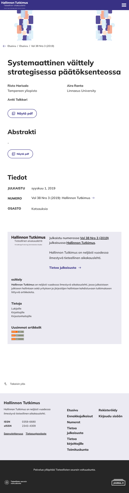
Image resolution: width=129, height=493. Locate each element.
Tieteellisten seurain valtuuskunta (75, 469)
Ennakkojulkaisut (80, 416)
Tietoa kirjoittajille (75, 441)
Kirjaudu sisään (110, 416)
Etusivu (12, 46)
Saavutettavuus (13, 433)
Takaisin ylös (17, 383)
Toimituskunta (78, 449)
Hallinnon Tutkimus (80, 243)
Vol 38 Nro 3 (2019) (42, 46)
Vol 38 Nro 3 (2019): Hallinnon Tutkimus (60, 198)
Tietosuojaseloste (36, 433)
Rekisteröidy (108, 410)
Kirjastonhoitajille (21, 316)
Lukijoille (16, 308)
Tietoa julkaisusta (62, 268)
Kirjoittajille (18, 312)
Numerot (73, 422)
